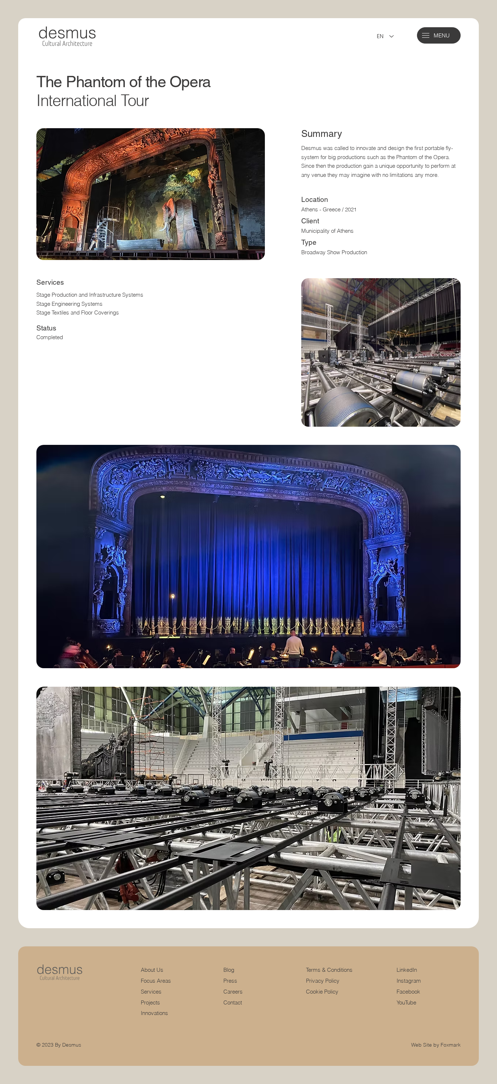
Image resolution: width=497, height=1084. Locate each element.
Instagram (409, 980)
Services (151, 991)
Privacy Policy (322, 980)
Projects (150, 1002)
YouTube (406, 1002)
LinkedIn (407, 969)
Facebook (408, 991)
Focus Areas (156, 980)
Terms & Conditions (330, 969)
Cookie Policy (322, 991)
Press (230, 980)
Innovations (154, 1013)
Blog (228, 969)
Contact (232, 1002)
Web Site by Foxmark (436, 1045)
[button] (425, 35)
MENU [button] (442, 35)
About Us (152, 969)
